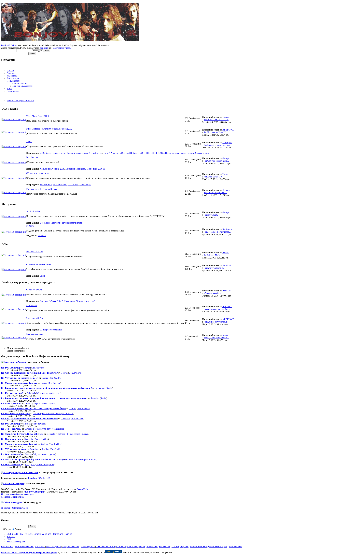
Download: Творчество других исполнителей (61, 223)
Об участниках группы (37, 173)
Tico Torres (73, 184)
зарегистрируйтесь (62, 48)
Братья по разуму (34, 334)
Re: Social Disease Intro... (215, 192)
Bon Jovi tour (7, 546)
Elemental (51, 434)
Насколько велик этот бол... (217, 309)
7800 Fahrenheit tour (24, 546)
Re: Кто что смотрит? (214, 268)
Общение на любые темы (38, 264)
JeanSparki (227, 306)
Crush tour (121, 546)
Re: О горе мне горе (11, 439)
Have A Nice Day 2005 (114, 153)
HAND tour (164, 546)
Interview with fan (34, 318)
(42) (35, 478)
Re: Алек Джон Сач (213, 176)
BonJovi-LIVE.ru (9, 45)
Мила (225, 335)
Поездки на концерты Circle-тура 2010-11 (85, 169)
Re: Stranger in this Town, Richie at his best (22, 434)
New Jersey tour (53, 546)
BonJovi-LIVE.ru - (29, 552)
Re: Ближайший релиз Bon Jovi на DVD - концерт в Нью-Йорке (33, 408)
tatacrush (42, 235)
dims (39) (47, 478)
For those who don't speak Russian (41, 189)
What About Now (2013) (37, 116)
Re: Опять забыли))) (11, 454)
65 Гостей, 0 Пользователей (14, 508)
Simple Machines (42, 534)
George (225, 117)
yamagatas (227, 142)
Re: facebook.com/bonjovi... (216, 337)
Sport (42, 276)
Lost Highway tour (180, 546)
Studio (29, 141)
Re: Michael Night (212, 255)
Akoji (61, 459)
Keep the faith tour (70, 546)
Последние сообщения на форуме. (17, 494)
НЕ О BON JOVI (34, 251)
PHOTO (30, 226)
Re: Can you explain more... (216, 161)
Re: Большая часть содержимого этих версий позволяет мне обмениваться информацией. (47, 388)
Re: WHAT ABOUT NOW (216, 119)
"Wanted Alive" (56, 301)
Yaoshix (226, 174)
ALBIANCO (228, 130)
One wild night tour (136, 546)
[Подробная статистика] (12, 497)
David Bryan (85, 184)
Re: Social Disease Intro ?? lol (15, 413)
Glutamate (65, 418)
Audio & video (33, 211)
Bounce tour (152, 546)
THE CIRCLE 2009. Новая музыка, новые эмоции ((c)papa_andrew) (178, 153)
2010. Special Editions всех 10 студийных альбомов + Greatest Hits (71, 153)
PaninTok (226, 290)
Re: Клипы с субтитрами (216, 322)
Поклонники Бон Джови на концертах (208, 546)
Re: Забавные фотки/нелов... (217, 232)
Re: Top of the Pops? (11, 429)
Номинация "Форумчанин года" (79, 301)
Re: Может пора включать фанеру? (19, 383)
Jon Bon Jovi (46, 184)
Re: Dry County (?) (212, 215)
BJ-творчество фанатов (51, 329)
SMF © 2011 (26, 534)
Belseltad (226, 265)
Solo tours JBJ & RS (105, 546)
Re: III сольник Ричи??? (215, 132)
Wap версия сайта (212, 293)
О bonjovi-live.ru (34, 289)
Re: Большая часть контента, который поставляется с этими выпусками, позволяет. (44, 398)
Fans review (31, 305)
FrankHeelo (82, 489)
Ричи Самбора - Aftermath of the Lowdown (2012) (49, 129)
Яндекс (7, 529)
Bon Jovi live (32, 157)
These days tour (88, 546)
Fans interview (235, 546)
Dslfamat (226, 190)
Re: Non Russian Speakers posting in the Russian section (28, 459)
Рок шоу (44, 301)
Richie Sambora (60, 184)
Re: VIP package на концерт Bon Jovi (19, 378)
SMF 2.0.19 (12, 534)
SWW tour (40, 546)
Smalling (44, 444)
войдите (44, 48)
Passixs (225, 252)
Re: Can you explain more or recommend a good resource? (29, 373)
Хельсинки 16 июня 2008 (52, 169)
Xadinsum (227, 229)
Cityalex (27, 424)
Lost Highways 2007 (135, 153)
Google (18, 529)
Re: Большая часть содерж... (217, 145)
